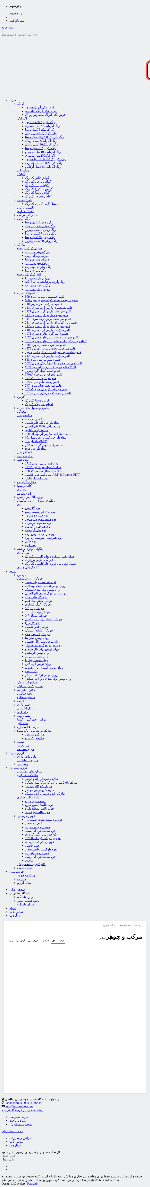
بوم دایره (30, 545)
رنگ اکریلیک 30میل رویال (41, 133)
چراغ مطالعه (25, 749)
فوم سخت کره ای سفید (40, 830)
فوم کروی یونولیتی (37, 853)
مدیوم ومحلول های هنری (33, 407)
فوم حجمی (32, 845)
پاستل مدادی (25, 211)
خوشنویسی (16, 871)
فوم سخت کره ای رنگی (40, 856)
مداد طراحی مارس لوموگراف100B (48, 433)
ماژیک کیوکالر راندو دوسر (41, 778)
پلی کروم (23, 552)
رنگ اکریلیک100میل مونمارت (43, 163)
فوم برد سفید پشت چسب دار (44, 819)
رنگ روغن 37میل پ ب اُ (40, 233)
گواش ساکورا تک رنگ (39, 189)
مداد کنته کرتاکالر (36, 478)
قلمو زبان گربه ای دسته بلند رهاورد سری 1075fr (56, 341)
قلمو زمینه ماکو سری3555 (42, 381)
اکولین (21, 396)
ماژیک (21, 244)
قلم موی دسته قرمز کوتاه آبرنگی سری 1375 (53, 363)
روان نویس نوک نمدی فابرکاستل (46, 593)
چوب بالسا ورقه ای (37, 812)
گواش (21, 174)
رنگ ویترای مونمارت (38, 266)
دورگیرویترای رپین (37, 255)
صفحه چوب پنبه (35, 801)
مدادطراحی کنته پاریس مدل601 (45, 437)
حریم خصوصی (18, 1116)
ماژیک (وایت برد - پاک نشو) (34, 730)
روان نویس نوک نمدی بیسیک (43, 589)
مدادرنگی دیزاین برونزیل (40, 560)
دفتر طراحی (25, 456)
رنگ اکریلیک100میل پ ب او (43, 151)
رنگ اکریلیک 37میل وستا (40, 148)
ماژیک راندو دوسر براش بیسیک (45, 793)
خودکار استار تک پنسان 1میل (43, 619)
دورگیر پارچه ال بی (37, 289)
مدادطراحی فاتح (35, 448)
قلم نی (21, 879)
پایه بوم (22, 489)
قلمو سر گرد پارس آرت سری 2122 (47, 326)
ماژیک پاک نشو (34, 738)
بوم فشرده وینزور (36, 515)
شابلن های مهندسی (29, 771)
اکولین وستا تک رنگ (37, 400)
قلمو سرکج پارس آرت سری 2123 (46, 315)
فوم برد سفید (33, 823)
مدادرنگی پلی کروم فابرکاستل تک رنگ (49, 556)
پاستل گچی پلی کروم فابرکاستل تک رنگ (51, 563)
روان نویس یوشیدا (36, 660)
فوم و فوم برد (26, 816)
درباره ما (15, 915)
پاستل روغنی (25, 207)
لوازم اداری (16, 752)
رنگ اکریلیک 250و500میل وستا (44, 137)
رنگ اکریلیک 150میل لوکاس (43, 166)
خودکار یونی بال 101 (38, 612)
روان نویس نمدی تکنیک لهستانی (45, 586)
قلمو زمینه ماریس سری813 (43, 359)
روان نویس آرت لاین (38, 663)
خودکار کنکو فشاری (38, 604)
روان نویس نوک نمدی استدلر (43, 645)
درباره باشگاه (25, 897)
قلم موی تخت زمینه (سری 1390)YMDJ (50, 367)
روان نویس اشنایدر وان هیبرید (44, 667)
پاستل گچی (24, 200)
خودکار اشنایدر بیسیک (39, 630)
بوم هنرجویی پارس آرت (40, 534)
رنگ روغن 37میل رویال (40, 226)
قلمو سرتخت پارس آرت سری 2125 (48, 356)
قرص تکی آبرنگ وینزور (39, 107)
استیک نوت (24, 715)
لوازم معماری (18, 767)
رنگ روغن (23, 218)
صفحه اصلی (17, 889)
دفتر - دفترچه (26, 689)
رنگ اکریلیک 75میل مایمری (42, 126)
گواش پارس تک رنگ (38, 181)
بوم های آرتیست (35, 530)
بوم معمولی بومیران (38, 522)
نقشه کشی (24, 868)
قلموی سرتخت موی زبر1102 (43, 304)
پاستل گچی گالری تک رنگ (41, 203)
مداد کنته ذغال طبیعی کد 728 (43, 471)
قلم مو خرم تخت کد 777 (40, 378)
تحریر (12, 571)
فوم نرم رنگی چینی (37, 827)
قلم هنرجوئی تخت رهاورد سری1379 (48, 393)
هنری (12, 100)
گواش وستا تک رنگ (37, 192)
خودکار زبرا (32, 623)
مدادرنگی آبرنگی (27, 215)
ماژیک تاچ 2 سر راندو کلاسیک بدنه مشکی (51, 782)
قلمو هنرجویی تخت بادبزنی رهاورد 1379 (50, 348)
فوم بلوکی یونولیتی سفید (41, 849)
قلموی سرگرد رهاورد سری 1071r (46, 333)
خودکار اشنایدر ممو (37, 634)
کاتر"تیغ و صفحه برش (31, 864)
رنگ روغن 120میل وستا (40, 237)
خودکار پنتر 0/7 (34, 608)
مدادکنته (22, 459)
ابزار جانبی (24, 493)
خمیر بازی (23, 704)
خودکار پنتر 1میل (36, 597)
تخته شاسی (24, 693)
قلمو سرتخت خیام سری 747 (43, 385)
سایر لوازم (24, 882)
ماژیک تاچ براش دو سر (39, 790)
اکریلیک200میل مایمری (40, 155)
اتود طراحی (24, 452)
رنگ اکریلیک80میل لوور (40, 122)
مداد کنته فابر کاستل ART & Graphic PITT (52, 474)
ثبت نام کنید (17, 20)
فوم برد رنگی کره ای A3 (41, 834)
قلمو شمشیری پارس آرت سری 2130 (49, 307)
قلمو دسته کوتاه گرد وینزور (42, 370)
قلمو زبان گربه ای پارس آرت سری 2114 (51, 322)
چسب (21, 741)
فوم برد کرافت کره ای (39, 842)
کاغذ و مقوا (24, 485)
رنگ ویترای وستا (35, 270)
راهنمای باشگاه (27, 904)
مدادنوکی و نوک (27, 682)
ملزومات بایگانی (27, 760)
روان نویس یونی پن (37, 656)
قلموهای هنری (26, 292)
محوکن (21, 411)
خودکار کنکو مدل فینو (39, 600)
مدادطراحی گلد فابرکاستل (42, 422)
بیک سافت (31, 671)
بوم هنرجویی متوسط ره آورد (43, 537)
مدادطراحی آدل (35, 419)
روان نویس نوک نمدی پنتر (41, 675)
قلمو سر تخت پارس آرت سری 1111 (48, 318)
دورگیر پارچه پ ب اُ (38, 278)
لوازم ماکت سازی (29, 797)
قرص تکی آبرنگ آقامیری (41, 111)
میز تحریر (23, 745)
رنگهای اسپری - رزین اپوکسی (36, 500)
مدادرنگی (23, 170)
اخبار (12, 908)
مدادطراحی (24, 415)
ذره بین (22, 574)
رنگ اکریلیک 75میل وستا (40, 129)
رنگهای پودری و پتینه (30, 548)
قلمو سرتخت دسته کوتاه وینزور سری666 (51, 300)
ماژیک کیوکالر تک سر (38, 786)
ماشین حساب (26, 697)
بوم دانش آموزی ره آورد (40, 519)
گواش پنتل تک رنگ (37, 185)
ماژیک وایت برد (35, 734)
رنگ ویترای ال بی (36, 263)
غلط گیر (22, 723)
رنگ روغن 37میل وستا (39, 222)
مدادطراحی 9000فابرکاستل (43, 426)
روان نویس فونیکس (37, 652)
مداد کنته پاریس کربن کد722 (43, 467)
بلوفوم (29, 860)
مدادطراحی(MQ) (36, 441)
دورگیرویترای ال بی (37, 252)
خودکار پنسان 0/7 (36, 615)
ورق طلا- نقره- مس (30, 497)
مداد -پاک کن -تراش (30, 686)
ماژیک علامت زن (28, 727)
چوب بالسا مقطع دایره (39, 808)
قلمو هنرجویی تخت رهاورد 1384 (45, 344)
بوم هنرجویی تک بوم (38, 526)
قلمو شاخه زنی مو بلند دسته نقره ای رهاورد (53, 352)
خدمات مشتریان (12, 1131)
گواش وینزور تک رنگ (38, 196)
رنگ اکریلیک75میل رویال (41, 140)
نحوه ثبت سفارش (20, 1124)
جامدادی (22, 712)
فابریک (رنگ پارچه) (29, 274)
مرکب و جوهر (26, 875)
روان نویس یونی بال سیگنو (42, 649)
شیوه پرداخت (18, 1120)
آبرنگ (20, 103)
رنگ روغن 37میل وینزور (40, 229)
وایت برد (22, 764)
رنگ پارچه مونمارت (37, 285)
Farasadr (32, 1183)
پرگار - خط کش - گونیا (31, 719)
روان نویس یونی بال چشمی (42, 641)
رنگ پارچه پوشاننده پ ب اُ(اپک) (45, 281)
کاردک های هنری (28, 567)
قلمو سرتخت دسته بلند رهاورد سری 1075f (52, 337)
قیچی (20, 701)
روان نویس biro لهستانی (40, 582)
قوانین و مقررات (20, 1138)
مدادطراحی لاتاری (36, 430)
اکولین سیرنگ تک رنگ (39, 404)
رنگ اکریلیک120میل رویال (41, 144)
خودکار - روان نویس (30, 578)
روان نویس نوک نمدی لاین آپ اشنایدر (48, 678)
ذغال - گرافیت (26, 482)
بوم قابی (30, 541)
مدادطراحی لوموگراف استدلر (44, 445)
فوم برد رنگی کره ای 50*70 (43, 838)
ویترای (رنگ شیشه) (29, 248)
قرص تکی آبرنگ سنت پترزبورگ (45, 114)
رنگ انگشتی (25, 708)
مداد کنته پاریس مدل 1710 (42, 463)
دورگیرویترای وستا (37, 259)
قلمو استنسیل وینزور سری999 (44, 296)
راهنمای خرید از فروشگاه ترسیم (22, 1110)
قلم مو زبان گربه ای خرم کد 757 (46, 389)
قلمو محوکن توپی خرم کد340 (43, 374)
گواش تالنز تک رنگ (37, 177)
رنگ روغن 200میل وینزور (41, 241)
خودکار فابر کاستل (37, 626)
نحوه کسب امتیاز (28, 900)
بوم (19, 504)
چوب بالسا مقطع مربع (39, 804)
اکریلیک (22, 118)
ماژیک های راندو (27, 775)
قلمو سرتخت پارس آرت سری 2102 (48, 330)
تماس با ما (16, 911)
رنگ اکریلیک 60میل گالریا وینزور (45, 159)
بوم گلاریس (32, 508)
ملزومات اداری (27, 756)
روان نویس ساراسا (37, 637)
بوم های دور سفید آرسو (40, 511)
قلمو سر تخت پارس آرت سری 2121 (48, 311)
